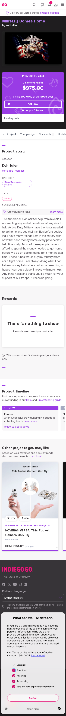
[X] (9, 585)
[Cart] (42, 4)
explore (36, 456)
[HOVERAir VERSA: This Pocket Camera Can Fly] (30, 490)
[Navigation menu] (62, 4)
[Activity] (49, 4)
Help (29, 399)
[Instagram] (20, 585)
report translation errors (28, 608)
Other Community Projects (13, 183)
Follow (33, 104)
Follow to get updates (16, 426)
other (7, 198)
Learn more (30, 421)
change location (49, 12)
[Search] (34, 4)
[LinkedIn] (25, 585)
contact (19, 170)
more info (7, 170)
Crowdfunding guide (49, 399)
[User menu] (56, 4)
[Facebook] (3, 585)
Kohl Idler (11, 25)
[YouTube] (15, 585)
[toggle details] (58, 549)
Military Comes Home (23, 21)
